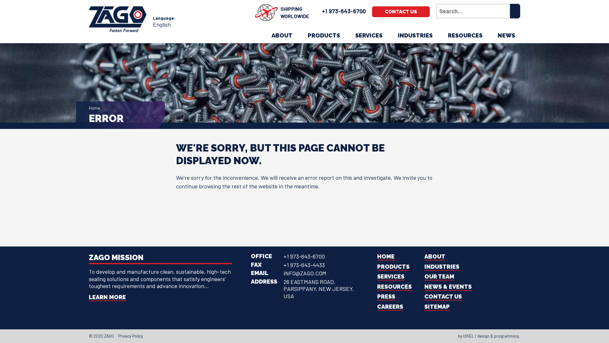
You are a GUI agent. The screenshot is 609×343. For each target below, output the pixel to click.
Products (324, 35)
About (282, 35)
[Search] (515, 11)
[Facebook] (289, 336)
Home (94, 108)
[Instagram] (306, 336)
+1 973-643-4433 (304, 264)
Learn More (107, 297)
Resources (465, 35)
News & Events (448, 286)
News (506, 35)
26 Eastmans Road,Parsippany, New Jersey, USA (319, 288)
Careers (390, 306)
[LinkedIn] (300, 336)
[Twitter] (295, 336)
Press (386, 296)
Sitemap (437, 306)
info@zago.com (305, 273)
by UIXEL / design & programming (488, 336)
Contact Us (401, 12)
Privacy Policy (130, 336)
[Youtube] (312, 336)
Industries (415, 35)
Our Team (439, 276)
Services (369, 35)
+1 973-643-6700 (344, 11)
